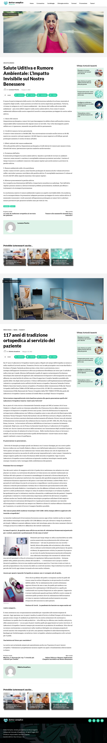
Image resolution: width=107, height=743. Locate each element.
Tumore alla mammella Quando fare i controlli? (59, 214)
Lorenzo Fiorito (14, 89)
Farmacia (56, 257)
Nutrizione (9, 257)
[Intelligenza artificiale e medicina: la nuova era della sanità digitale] (99, 105)
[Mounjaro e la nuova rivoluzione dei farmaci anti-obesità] (14, 257)
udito (12, 206)
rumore (6, 206)
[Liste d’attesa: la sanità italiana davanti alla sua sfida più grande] (38, 257)
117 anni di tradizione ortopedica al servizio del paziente (19, 214)
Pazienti (32, 257)
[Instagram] (94, 720)
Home (6, 14)
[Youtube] (102, 720)
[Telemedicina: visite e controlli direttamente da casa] (99, 116)
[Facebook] (89, 720)
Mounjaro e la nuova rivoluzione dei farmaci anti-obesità (13, 262)
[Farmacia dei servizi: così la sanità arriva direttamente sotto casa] (62, 257)
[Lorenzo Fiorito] (5, 89)
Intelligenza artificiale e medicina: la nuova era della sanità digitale (86, 104)
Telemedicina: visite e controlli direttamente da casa (85, 114)
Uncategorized (12, 14)
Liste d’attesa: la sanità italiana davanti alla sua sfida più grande (37, 262)
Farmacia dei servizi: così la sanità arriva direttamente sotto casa (61, 262)
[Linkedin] (98, 720)
